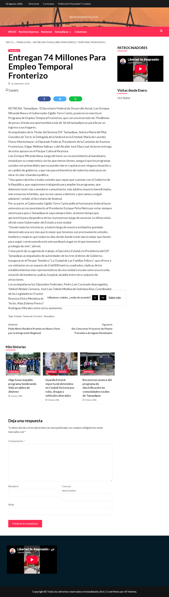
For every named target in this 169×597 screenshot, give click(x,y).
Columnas (81, 31)
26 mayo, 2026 (16, 396)
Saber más (115, 297)
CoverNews (112, 591)
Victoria (62, 372)
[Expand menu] (70, 32)
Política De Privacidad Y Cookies (74, 3)
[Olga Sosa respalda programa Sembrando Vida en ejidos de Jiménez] (23, 363)
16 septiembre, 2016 (20, 83)
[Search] (161, 31)
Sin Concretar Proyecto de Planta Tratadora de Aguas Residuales (91, 328)
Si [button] (95, 297)
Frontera (37, 316)
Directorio (34, 3)
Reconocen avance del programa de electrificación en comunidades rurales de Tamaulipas (97, 387)
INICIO (12, 31)
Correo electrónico (69, 488)
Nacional (46, 31)
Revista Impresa (29, 31)
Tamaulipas (61, 31)
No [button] (103, 297)
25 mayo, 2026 (90, 400)
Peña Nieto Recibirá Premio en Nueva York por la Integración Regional (34, 328)
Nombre (13, 486)
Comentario (16, 441)
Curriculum (48, 3)
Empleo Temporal (23, 316)
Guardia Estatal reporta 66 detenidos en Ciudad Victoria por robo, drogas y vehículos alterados (59, 387)
